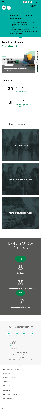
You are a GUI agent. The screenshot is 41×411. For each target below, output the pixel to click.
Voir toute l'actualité (9, 46)
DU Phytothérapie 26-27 (23, 91)
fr (36, 2)
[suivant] (36, 62)
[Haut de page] (20, 408)
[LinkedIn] (32, 333)
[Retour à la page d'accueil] (33, 7)
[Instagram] (17, 333)
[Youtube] (24, 333)
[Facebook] (9, 333)
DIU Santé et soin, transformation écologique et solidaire (25, 105)
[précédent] (4, 62)
